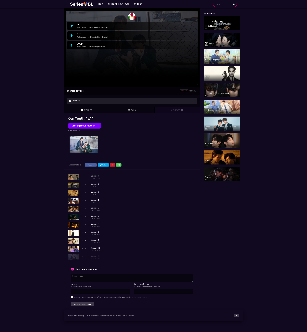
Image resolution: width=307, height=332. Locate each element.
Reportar (184, 91)
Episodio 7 (95, 224)
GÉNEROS (138, 4)
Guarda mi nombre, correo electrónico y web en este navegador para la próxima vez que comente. (110, 297)
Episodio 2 (95, 184)
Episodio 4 (95, 200)
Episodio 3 (95, 192)
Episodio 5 (95, 208)
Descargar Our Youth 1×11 (84, 125)
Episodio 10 (95, 248)
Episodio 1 (95, 176)
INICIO (100, 4)
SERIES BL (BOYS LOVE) (118, 4)
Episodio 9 (95, 240)
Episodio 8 (95, 232)
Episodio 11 (95, 256)
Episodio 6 (95, 216)
